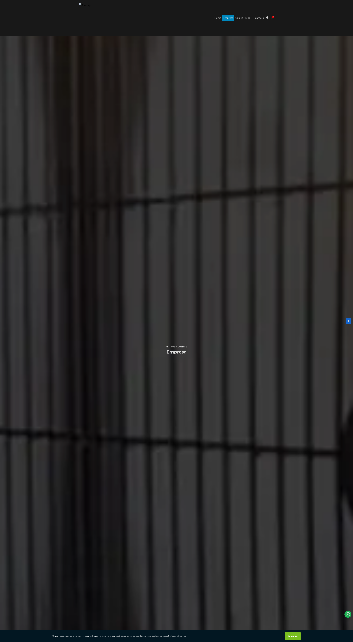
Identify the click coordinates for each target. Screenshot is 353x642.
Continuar (293, 636)
